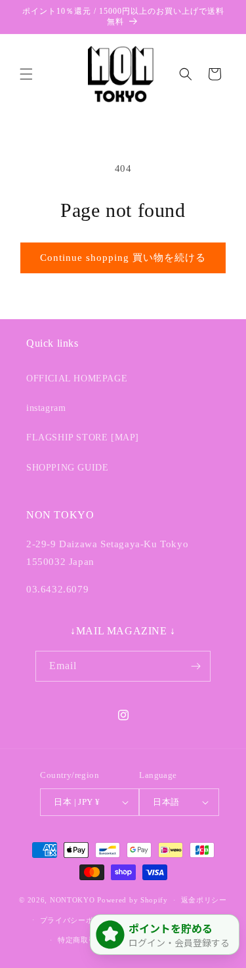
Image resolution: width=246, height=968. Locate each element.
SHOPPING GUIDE (67, 468)
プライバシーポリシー (78, 920)
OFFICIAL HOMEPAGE (76, 378)
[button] (26, 74)
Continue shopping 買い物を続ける (123, 257)
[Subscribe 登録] (195, 666)
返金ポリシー (204, 900)
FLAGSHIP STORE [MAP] (82, 437)
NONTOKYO (73, 900)
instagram (46, 408)
